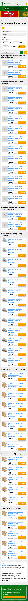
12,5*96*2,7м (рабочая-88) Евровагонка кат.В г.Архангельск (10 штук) (15, 489)
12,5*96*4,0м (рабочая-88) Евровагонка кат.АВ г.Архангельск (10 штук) (15, 424)
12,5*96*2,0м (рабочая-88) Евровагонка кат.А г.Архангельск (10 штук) (15, 375)
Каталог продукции (11, 19)
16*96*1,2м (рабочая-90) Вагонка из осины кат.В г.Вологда (15, 250)
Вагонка (18, 19)
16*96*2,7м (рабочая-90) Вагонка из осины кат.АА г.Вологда (15, 188)
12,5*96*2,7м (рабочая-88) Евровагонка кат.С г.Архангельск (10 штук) (15, 543)
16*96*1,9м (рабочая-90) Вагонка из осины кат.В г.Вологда (15, 280)
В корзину (22, 66)
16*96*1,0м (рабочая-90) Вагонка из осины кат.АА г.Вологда (15, 88)
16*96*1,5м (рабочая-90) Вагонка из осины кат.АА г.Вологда (15, 108)
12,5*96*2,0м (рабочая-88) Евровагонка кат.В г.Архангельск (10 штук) (15, 459)
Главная (4, 19)
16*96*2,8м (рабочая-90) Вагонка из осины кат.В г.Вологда (15, 350)
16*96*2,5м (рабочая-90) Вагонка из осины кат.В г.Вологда (15, 330)
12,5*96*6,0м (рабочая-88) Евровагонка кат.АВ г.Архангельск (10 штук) (15, 444)
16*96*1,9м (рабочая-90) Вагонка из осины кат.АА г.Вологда (15, 128)
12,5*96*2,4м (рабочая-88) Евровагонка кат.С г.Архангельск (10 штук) (15, 523)
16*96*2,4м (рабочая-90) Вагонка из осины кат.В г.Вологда (15, 320)
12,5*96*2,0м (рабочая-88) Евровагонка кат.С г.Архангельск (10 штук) (15, 513)
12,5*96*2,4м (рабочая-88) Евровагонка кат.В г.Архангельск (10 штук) (15, 469)
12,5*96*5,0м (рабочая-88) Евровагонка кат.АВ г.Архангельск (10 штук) (15, 434)
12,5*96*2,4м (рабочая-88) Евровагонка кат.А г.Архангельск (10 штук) (15, 385)
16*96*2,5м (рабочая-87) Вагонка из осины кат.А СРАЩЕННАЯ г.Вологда (15, 62)
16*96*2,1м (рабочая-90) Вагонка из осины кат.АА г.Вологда (15, 148)
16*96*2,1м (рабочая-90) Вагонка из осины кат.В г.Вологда (15, 300)
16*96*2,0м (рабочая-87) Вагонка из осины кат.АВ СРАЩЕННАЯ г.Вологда (15, 214)
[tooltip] (20, 5)
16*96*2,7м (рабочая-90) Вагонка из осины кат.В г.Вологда (15, 340)
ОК (14, 597)
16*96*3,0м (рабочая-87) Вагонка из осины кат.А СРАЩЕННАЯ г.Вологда (15, 72)
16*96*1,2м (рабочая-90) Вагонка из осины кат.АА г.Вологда (15, 98)
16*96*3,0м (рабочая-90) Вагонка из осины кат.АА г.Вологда (15, 198)
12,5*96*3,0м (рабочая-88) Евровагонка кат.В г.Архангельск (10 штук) (15, 499)
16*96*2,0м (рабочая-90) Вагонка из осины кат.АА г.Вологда (15, 138)
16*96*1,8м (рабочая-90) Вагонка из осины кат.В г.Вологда (15, 270)
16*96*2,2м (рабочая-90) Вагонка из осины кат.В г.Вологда (15, 310)
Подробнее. (5, 594)
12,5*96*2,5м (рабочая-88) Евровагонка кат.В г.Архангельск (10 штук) (15, 479)
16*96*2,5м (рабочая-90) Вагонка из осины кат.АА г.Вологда (15, 178)
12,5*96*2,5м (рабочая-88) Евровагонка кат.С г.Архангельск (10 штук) (15, 533)
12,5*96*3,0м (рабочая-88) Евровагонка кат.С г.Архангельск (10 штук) (15, 553)
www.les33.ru (5, 565)
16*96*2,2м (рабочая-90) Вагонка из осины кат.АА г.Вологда (15, 158)
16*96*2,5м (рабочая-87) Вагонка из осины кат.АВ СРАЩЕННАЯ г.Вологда (15, 224)
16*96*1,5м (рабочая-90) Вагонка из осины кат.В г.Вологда (15, 260)
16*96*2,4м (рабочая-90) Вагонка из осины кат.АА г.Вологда (15, 168)
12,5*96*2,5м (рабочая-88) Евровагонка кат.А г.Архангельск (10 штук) (15, 395)
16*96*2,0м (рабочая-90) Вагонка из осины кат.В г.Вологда (15, 290)
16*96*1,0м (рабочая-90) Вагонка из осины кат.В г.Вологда (15, 241)
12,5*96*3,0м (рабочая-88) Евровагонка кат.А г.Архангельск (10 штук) (15, 414)
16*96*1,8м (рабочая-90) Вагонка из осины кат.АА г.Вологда (15, 118)
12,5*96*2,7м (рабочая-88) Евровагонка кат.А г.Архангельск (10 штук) (15, 404)
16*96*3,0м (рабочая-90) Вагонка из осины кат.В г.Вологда (15, 360)
